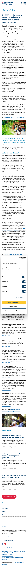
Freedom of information (8, 553)
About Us (4, 515)
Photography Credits (7, 554)
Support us (4, 559)
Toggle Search (21, 3)
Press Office (8, 9)
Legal (23, 551)
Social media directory (7, 548)
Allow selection (13, 306)
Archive (4, 511)
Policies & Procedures (7, 556)
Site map (4, 526)
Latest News (5, 508)
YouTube (5, 544)
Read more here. (6, 321)
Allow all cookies (13, 302)
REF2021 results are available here (13, 254)
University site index (7, 551)
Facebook (3, 544)
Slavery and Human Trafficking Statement (12, 557)
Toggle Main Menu (24, 3)
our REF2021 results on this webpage (14, 117)
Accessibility (17, 551)
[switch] (24, 281)
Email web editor (6, 537)
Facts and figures (8, 497)
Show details (19, 297)
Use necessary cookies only (13, 311)
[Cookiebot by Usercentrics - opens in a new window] (19, 258)
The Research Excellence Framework (13, 229)
